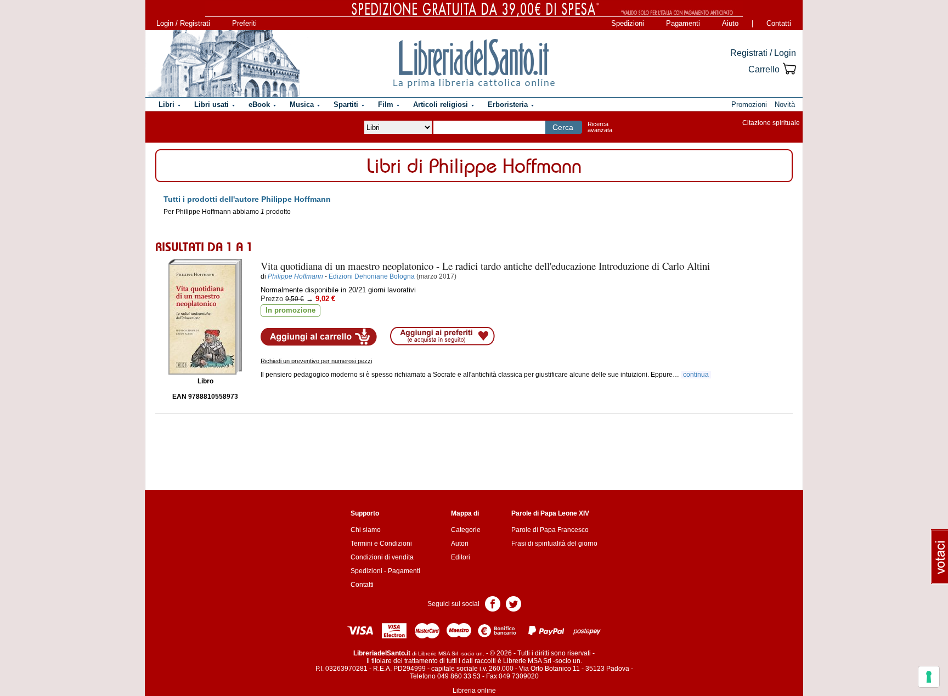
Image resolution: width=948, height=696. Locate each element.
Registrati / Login (763, 53)
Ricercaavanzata (600, 127)
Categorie (466, 530)
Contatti (778, 23)
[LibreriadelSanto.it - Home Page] (474, 63)
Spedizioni (627, 23)
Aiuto (730, 23)
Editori (460, 557)
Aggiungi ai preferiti (442, 336)
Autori (460, 543)
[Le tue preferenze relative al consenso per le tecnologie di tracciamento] (928, 676)
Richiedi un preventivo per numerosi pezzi (316, 361)
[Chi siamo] (223, 63)
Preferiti (244, 23)
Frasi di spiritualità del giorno (554, 543)
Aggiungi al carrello (319, 337)
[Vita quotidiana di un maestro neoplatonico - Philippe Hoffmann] (205, 317)
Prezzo (272, 299)
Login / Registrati (183, 23)
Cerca (562, 127)
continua (695, 374)
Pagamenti (683, 23)
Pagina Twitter (513, 603)
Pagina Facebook (492, 603)
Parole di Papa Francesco (550, 530)
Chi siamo (366, 530)
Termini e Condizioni (381, 543)
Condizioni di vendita (382, 557)
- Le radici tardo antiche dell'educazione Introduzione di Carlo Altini (485, 266)
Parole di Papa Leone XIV (550, 513)
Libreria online (474, 690)
